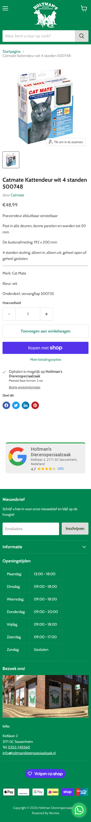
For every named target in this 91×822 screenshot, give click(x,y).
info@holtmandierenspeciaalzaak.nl (29, 753)
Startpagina (11, 51)
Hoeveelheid (12, 303)
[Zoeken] (81, 36)
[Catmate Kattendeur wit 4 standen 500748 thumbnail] (11, 160)
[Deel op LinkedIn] (25, 405)
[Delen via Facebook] (6, 405)
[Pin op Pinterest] (35, 405)
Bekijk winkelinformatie (24, 387)
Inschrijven (75, 528)
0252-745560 (19, 747)
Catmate (17, 195)
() (61, 468)
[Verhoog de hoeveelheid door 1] (46, 314)
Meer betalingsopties (45, 359)
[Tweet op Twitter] (16, 405)
